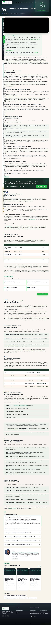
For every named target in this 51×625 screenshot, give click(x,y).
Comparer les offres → (42, 293)
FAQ (16, 613)
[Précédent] (38, 566)
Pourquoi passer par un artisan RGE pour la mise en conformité (3, 136)
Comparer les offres (41, 186)
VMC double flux (8, 226)
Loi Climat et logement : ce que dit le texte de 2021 (3, 70)
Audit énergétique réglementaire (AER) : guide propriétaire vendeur (15, 595)
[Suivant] (40, 566)
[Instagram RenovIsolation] (5, 616)
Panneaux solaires (33, 616)
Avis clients (17, 612)
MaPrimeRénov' (32, 219)
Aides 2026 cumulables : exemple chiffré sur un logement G (3, 101)
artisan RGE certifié (10, 50)
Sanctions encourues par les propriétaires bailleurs (3, 119)
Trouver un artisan (27, 2)
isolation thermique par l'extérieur (21, 405)
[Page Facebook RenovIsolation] (3, 616)
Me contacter (15, 558)
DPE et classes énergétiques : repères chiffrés (3, 126)
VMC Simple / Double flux (44, 613)
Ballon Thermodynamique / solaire (34, 614)
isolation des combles (34, 39)
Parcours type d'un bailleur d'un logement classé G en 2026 (3, 147)
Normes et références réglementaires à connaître (3, 156)
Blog (32, 2)
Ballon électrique (43, 614)
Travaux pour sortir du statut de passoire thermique (3, 91)
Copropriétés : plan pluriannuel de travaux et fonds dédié (3, 111)
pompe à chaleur (12, 508)
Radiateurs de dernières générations (34, 613)
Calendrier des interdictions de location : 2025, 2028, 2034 (3, 81)
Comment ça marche (18, 2)
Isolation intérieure (33, 610)
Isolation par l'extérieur (43, 610)
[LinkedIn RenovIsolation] (8, 616)
